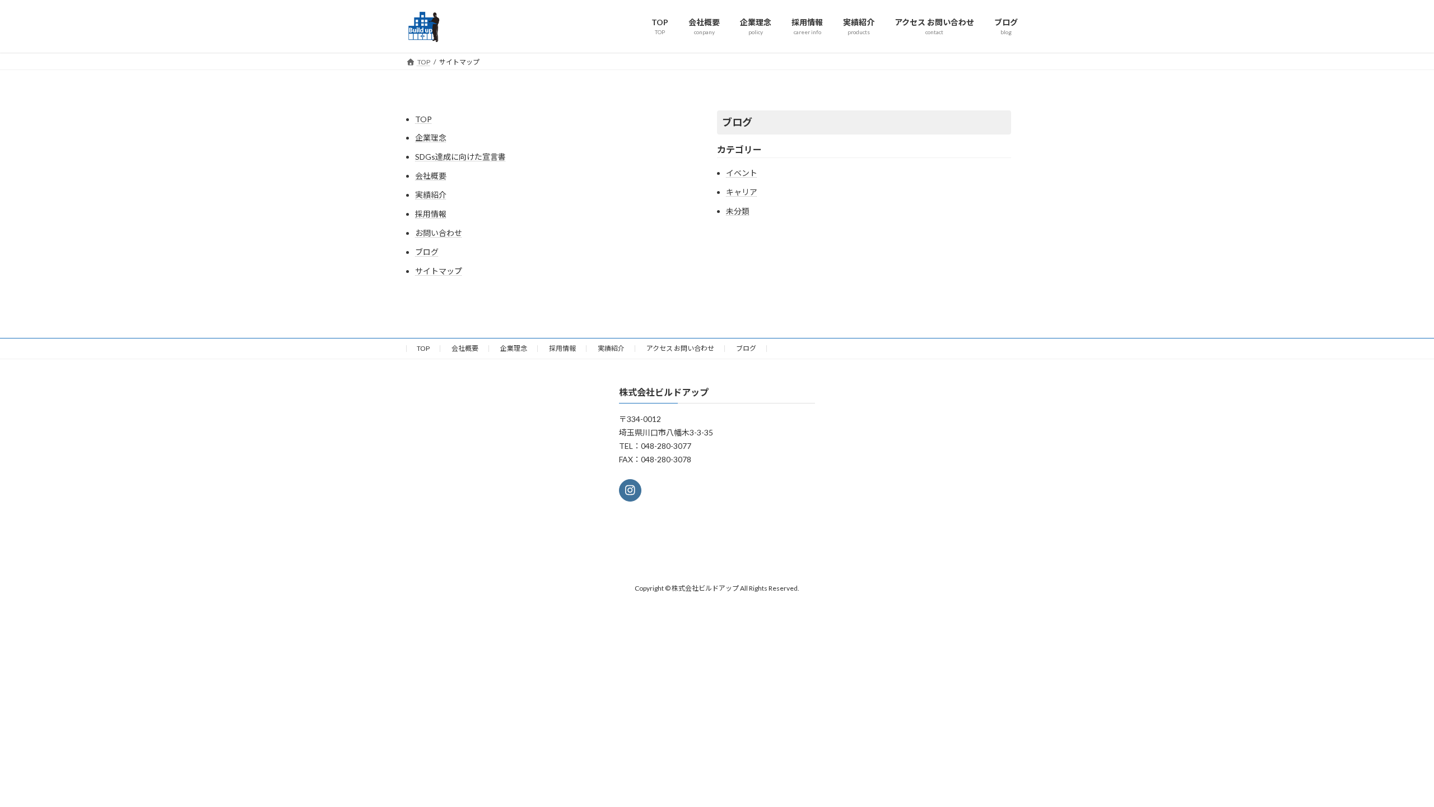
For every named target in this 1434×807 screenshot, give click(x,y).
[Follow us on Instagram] (630, 490)
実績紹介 (430, 195)
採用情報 (430, 214)
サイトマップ (438, 271)
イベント (741, 173)
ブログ (427, 252)
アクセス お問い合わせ (680, 348)
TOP (423, 119)
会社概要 (430, 175)
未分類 (737, 211)
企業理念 (430, 137)
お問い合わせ (438, 233)
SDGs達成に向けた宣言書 (460, 156)
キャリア (741, 192)
